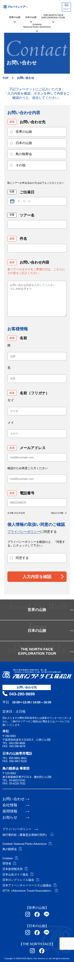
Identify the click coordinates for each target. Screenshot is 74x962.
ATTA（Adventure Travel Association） (27, 890)
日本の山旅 (31, 17)
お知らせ (9, 817)
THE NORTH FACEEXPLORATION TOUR (53, 16)
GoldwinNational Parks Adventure (37, 25)
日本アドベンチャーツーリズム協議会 (26, 885)
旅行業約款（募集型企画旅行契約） (25, 834)
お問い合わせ (13, 799)
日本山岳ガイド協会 (15, 874)
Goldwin (7, 858)
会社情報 (9, 805)
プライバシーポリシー (23, 531)
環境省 (6, 863)
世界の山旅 (14, 17)
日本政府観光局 (12, 869)
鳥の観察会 (9, 849)
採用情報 (9, 811)
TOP (5, 78)
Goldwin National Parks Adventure (24, 843)
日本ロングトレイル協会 (18, 879)
